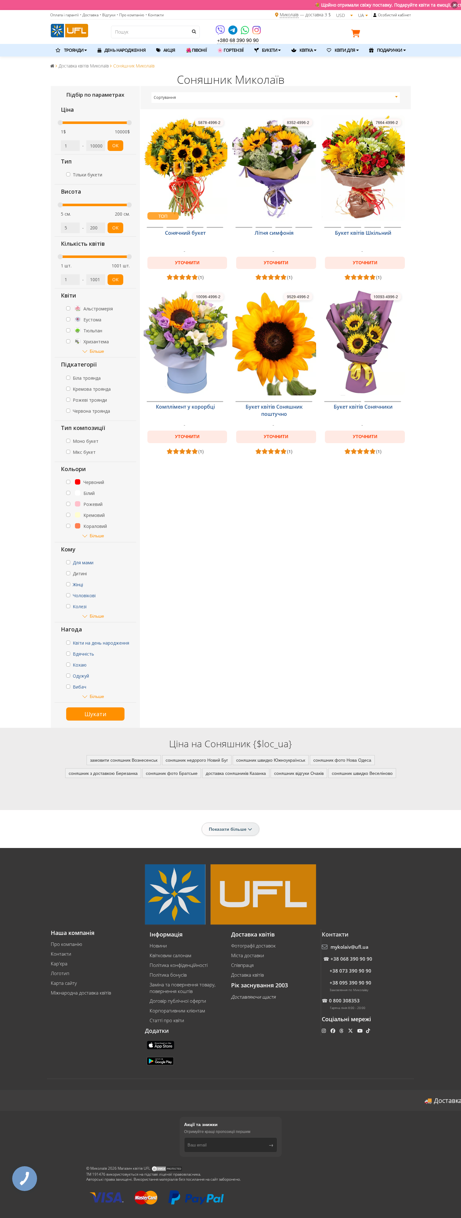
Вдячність (83, 654)
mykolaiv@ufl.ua (349, 947)
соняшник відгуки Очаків (299, 773)
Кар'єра (59, 963)
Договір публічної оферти (178, 1001)
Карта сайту (64, 983)
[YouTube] (360, 1031)
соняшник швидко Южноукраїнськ (270, 760)
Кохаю (80, 665)
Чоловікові (84, 595)
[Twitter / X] (351, 1031)
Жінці (78, 585)
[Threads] (342, 1031)
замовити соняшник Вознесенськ (123, 760)
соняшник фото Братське (172, 773)
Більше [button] (97, 351)
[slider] (60, 122)
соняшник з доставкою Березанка (103, 773)
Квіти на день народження (101, 643)
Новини (158, 945)
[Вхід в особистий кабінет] (375, 15)
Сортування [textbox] (165, 97)
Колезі (80, 606)
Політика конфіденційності (179, 965)
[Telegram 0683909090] (233, 32)
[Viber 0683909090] (220, 32)
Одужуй (81, 676)
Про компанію (66, 944)
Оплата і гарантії (64, 15)
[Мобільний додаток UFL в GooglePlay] (161, 1060)
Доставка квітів (247, 975)
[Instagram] (256, 32)
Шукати (95, 714)
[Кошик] (357, 34)
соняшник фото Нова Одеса (342, 760)
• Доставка (89, 15)
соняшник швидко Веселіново (362, 773)
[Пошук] (193, 31)
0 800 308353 (344, 1000)
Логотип (60, 973)
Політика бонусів (168, 975)
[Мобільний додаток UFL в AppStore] (161, 1044)
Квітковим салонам (170, 955)
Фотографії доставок (253, 945)
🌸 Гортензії (230, 50)
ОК (115, 145)
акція (168, 50)
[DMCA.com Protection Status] (167, 1168)
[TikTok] (368, 1031)
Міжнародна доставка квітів (81, 993)
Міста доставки (247, 955)
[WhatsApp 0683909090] (245, 32)
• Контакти (155, 15)
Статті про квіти (167, 1020)
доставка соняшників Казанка (236, 773)
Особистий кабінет (394, 15)
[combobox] (275, 97)
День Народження (124, 50)
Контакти (61, 954)
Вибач (79, 687)
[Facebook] (333, 1031)
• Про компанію (130, 15)
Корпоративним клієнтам (177, 1010)
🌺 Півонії (196, 50)
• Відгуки (107, 15)
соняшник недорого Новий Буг (197, 760)
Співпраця (242, 965)
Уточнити (187, 262)
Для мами (83, 563)
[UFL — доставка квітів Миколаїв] (69, 30)
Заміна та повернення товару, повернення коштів (182, 987)
